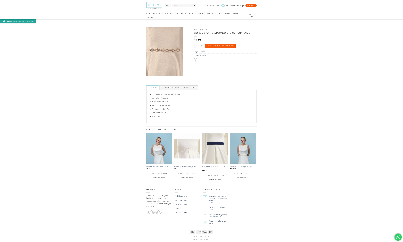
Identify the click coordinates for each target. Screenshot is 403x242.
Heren (161, 13)
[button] (235, 5)
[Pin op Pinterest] (195, 59)
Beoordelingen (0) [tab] (189, 88)
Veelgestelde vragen (204, 13)
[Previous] (146, 157)
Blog (200, 236)
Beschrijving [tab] (153, 88)
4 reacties (213, 209)
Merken (217, 13)
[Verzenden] (194, 5)
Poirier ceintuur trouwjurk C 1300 (241, 167)
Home (148, 13)
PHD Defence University (217, 207)
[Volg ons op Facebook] (207, 6)
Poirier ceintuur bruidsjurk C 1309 (157, 167)
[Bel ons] (215, 6)
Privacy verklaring (181, 204)
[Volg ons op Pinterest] (218, 6)
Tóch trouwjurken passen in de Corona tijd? (218, 215)
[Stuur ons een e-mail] (213, 6)
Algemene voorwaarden (183, 200)
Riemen (202, 52)
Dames (154, 13)
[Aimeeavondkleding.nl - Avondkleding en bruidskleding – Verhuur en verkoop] (154, 5)
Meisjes (176, 13)
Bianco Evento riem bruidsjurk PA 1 (185, 167)
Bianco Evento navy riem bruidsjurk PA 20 (214, 168)
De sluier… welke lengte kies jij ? (217, 222)
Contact (150, 17)
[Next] (256, 157)
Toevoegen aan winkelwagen (220, 46)
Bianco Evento (201, 55)
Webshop (203, 29)
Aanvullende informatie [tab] (170, 88)
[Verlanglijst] (223, 5)
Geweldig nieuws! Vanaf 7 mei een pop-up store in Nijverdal (218, 198)
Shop (195, 236)
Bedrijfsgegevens (181, 196)
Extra (235, 13)
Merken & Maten (181, 212)
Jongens (168, 13)
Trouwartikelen (187, 13)
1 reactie (213, 202)
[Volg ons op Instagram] (210, 6)
